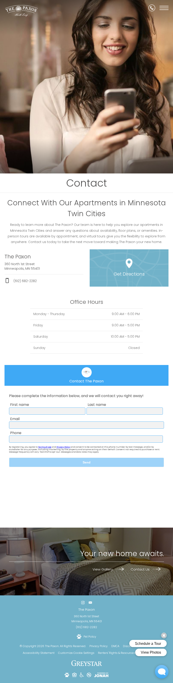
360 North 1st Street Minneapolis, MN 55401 (86, 618)
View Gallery (103, 569)
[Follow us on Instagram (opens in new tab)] (83, 603)
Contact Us (140, 569)
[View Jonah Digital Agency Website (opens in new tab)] (101, 676)
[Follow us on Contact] (90, 603)
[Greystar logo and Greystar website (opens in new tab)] (86, 665)
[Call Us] (151, 8)
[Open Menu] (163, 8)
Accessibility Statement (39, 653)
